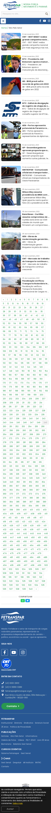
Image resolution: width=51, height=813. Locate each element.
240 (31, 418)
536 (4, 589)
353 (36, 482)
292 (4, 450)
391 (11, 505)
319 (40, 462)
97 (32, 343)
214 (40, 402)
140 (4, 367)
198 (28, 394)
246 (25, 422)
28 (4, 311)
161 (40, 375)
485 (38, 557)
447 (12, 537)
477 (25, 553)
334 (4, 474)
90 (38, 339)
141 (10, 367)
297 (37, 450)
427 (18, 525)
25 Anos (4, 727)
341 (4, 478)
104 (28, 347)
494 (5, 565)
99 (43, 343)
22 (14, 307)
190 (28, 390)
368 (44, 490)
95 (21, 343)
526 (30, 581)
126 (16, 359)
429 (31, 525)
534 (36, 585)
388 (37, 501)
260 (24, 430)
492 (38, 561)
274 (24, 438)
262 (36, 430)
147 (4, 371)
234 (36, 414)
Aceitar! (10, 808)
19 (42, 303)
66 (37, 327)
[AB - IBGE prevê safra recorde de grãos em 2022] (25, 94)
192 (40, 390)
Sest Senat (26, 753)
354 (43, 482)
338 (30, 474)
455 (18, 541)
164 (10, 379)
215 (4, 406)
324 (30, 466)
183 (34, 386)
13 (13, 303)
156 (10, 375)
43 (42, 315)
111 (21, 351)
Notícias (5, 736)
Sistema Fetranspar (10, 753)
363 (11, 490)
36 (4, 315)
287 (17, 446)
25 (31, 307)
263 (43, 430)
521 (40, 577)
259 (17, 430)
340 (44, 474)
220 (34, 406)
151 (29, 371)
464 (31, 545)
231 (17, 414)
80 (26, 335)
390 (4, 505)
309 (24, 458)
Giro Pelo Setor (17, 736)
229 (4, 414)
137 (34, 363)
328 (11, 470)
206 (37, 398)
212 (29, 402)
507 (43, 569)
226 (30, 410)
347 (44, 478)
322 (16, 466)
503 (17, 569)
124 (4, 359)
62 (14, 327)
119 (20, 355)
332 (36, 470)
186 (4, 390)
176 (40, 383)
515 (4, 577)
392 (17, 505)
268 (31, 434)
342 (10, 478)
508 (4, 573)
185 (46, 386)
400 (25, 509)
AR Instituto (28, 762)
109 (10, 351)
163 (4, 379)
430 (38, 525)
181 (22, 386)
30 (15, 311)
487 (5, 561)
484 (31, 557)
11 (3, 303)
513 (34, 573)
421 (23, 521)
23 (20, 307)
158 (22, 375)
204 (24, 398)
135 (22, 363)
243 (4, 422)
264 (4, 434)
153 (40, 371)
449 (26, 537)
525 (24, 581)
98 (37, 343)
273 (17, 438)
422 (30, 521)
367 (37, 490)
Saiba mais (18, 803)
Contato (12, 706)
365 (24, 490)
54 (15, 323)
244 (11, 422)
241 (37, 418)
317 (28, 462)
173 (22, 383)
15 (23, 303)
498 (32, 565)
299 (4, 454)
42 (37, 315)
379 (24, 497)
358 (24, 486)
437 (38, 529)
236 (4, 418)
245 (18, 422)
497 (25, 565)
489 (18, 561)
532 (23, 585)
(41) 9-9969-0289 (13, 687)
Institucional (6, 723)
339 (37, 474)
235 (42, 414)
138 (40, 363)
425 (4, 525)
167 (28, 379)
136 (28, 363)
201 (4, 398)
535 (42, 585)
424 (43, 521)
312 (42, 458)
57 (31, 323)
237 (11, 418)
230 (11, 414)
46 (15, 319)
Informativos (31, 736)
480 (5, 557)
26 (36, 307)
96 (26, 343)
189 (22, 390)
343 (17, 478)
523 (10, 581)
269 (38, 434)
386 (24, 501)
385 (17, 501)
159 (28, 375)
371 (17, 494)
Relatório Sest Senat (22, 744)
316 (22, 462)
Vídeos (21, 740)
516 (10, 577)
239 (24, 418)
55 (20, 323)
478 (32, 553)
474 (5, 553)
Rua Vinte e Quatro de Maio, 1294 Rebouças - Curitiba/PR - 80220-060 (25, 696)
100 (4, 347)
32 (25, 311)
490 (25, 561)
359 (30, 486)
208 (4, 402)
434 (18, 529)
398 (11, 509)
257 (4, 430)
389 (44, 501)
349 (11, 482)
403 (44, 509)
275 (30, 438)
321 (10, 466)
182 (28, 386)
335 (11, 474)
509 (11, 573)
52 (4, 323)
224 (17, 410)
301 (17, 454)
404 (5, 513)
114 (37, 351)
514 (40, 573)
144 (28, 367)
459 (45, 541)
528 (43, 581)
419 (10, 521)
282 (30, 442)
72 (26, 331)
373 (30, 494)
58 (37, 323)
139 (46, 363)
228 (43, 410)
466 (45, 545)
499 (39, 565)
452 (45, 537)
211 (23, 402)
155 (4, 375)
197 (22, 394)
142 (16, 367)
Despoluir (17, 762)
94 (15, 343)
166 (22, 379)
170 (4, 383)
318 (34, 462)
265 (11, 434)
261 (30, 430)
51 (43, 319)
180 (16, 386)
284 (44, 442)
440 (11, 533)
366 (31, 490)
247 (31, 422)
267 (24, 434)
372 (24, 494)
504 (24, 569)
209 (11, 402)
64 (25, 327)
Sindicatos (28, 723)
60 (4, 327)
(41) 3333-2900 (12, 683)
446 (5, 537)
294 (17, 450)
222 (4, 410)
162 (45, 375)
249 (45, 422)
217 (16, 406)
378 (18, 497)
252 (16, 426)
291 (44, 446)
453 (4, 541)
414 (22, 517)
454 (11, 541)
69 (9, 331)
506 (37, 569)
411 (4, 517)
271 (4, 438)
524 (17, 581)
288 (24, 446)
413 (16, 517)
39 (20, 315)
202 (10, 398)
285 (4, 446)
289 (31, 446)
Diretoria (18, 723)
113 (32, 351)
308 (18, 458)
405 (11, 513)
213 (34, 402)
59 (42, 323)
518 (22, 577)
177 (46, 383)
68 (4, 331)
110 (16, 351)
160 (34, 375)
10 (47, 299)
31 (20, 311)
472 (38, 549)
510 (17, 573)
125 (10, 359)
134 (16, 363)
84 (4, 339)
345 (31, 478)
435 (25, 529)
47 (21, 319)
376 (4, 497)
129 (34, 359)
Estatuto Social (42, 723)
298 (44, 450)
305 (43, 454)
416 (34, 517)
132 (4, 363)
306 (4, 458)
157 (16, 375)
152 (34, 371)
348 (4, 482)
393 (23, 505)
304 (37, 454)
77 (9, 335)
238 (17, 418)
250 (4, 426)
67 (42, 327)
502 (10, 569)
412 (9, 517)
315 (16, 462)
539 (24, 589)
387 (31, 501)
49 (33, 319)
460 (5, 545)
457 (31, 541)
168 (34, 379)
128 (28, 359)
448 (19, 537)
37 (9, 315)
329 (17, 470)
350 (18, 482)
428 (25, 525)
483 (24, 557)
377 (11, 497)
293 (11, 450)
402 (38, 509)
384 (11, 501)
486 (45, 557)
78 (15, 335)
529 (4, 585)
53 (9, 323)
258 (11, 430)
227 (37, 410)
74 (37, 331)
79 (21, 335)
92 (4, 343)
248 (38, 422)
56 (26, 323)
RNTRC (38, 762)
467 (5, 549)
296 (31, 450)
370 (11, 494)
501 (4, 569)
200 (41, 394)
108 (4, 351)
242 (43, 418)
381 (37, 497)
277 (43, 438)
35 (42, 311)
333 (42, 470)
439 (4, 533)
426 (11, 525)
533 (29, 585)
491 (32, 561)
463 (24, 545)
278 (4, 442)
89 (32, 339)
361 (43, 486)
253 (23, 426)
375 (43, 494)
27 (41, 307)
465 (38, 545)
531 (17, 585)
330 (24, 470)
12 (8, 303)
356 (11, 486)
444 (39, 533)
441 (18, 533)
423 (36, 521)
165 (16, 379)
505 (30, 569)
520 (34, 577)
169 (41, 379)
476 (18, 553)
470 (25, 549)
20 (4, 307)
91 (43, 339)
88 (26, 339)
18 (37, 303)
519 (28, 577)
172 (16, 383)
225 (24, 410)
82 (37, 335)
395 (37, 505)
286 (11, 446)
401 (31, 509)
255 (36, 426)
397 (4, 509)
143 (22, 367)
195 (10, 394)
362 (4, 490)
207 (43, 398)
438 (45, 529)
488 (11, 561)
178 (4, 386)
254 (30, 426)
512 (29, 573)
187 (10, 390)
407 (25, 513)
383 (4, 501)
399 (18, 509)
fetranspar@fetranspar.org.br (18, 691)
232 (23, 414)
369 (4, 494)
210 (17, 402)
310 (31, 458)
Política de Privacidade (20, 727)
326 (42, 466)
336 (17, 474)
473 (45, 549)
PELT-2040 (31, 740)
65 (31, 327)
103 (22, 347)
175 (34, 383)
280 (18, 442)
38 (15, 315)
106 (40, 347)
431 (45, 525)
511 (23, 573)
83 (42, 335)
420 (17, 521)
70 (15, 331)
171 (10, 383)
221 (40, 406)
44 (4, 319)
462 (18, 545)
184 (40, 386)
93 (9, 343)
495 (11, 565)
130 (40, 359)
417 (41, 517)
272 (10, 438)
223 (10, 410)
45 (10, 319)
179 (10, 386)
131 (46, 359)
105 (34, 347)
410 (45, 513)
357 (17, 486)
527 (37, 581)
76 (4, 335)
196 (16, 394)
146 (41, 367)
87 (21, 339)
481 (11, 557)
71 (20, 331)
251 (10, 426)
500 (46, 565)
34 (36, 311)
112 (27, 351)
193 (46, 390)
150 (23, 371)
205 (30, 398)
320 (4, 466)
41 (31, 315)
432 (4, 529)
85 (10, 339)
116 (4, 355)
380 (31, 497)
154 (46, 371)
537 (11, 589)
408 (32, 513)
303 (30, 454)
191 (35, 390)
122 (37, 355)
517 (16, 577)
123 (43, 355)
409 (39, 513)
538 (17, 589)
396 (43, 505)
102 (16, 347)
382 (44, 497)
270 (44, 434)
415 (28, 517)
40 (26, 315)
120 (26, 355)
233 (29, 414)
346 (37, 478)
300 (11, 454)
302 (24, 454)
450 (33, 537)
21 (9, 307)
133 (10, 363)
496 (18, 565)
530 (11, 585)
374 (37, 494)
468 (11, 549)
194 (4, 394)
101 (10, 347)
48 (27, 319)
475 (11, 553)
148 (10, 371)
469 (18, 549)
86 (15, 339)
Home (4, 28)
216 (10, 406)
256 (42, 426)
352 (30, 482)
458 (38, 541)
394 (30, 505)
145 (34, 367)
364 (17, 490)
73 (31, 331)
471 (32, 549)
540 (31, 589)
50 (38, 319)
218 (22, 406)
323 (23, 466)
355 (4, 486)
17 (32, 303)
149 (16, 371)
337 (24, 474)
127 (22, 359)
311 (37, 458)
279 (11, 442)
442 (25, 533)
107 (46, 347)
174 (28, 383)
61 (9, 327)
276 (37, 438)
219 (28, 406)
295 (24, 450)
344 (24, 478)
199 (35, 394)
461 (11, 545)
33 (31, 311)
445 (46, 533)
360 (37, 486)
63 (20, 327)
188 (16, 390)
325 (36, 466)
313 (4, 462)
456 (25, 541)
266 (18, 434)
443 (32, 533)
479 (39, 553)
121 (32, 355)
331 (30, 470)
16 (28, 303)
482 (18, 557)
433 (11, 529)
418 (4, 521)
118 (15, 355)
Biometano (6, 744)
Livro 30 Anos (43, 740)
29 (9, 311)
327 (4, 470)
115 (43, 351)
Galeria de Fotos (8, 740)
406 (18, 513)
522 (4, 581)
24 (25, 307)
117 (9, 355)
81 (32, 335)
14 (18, 303)
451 (39, 537)
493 (45, 561)
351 (24, 482)
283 (37, 442)
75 (42, 331)
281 (24, 442)
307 (11, 458)
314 (10, 462)
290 (37, 446)
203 (17, 398)
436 (31, 529)
